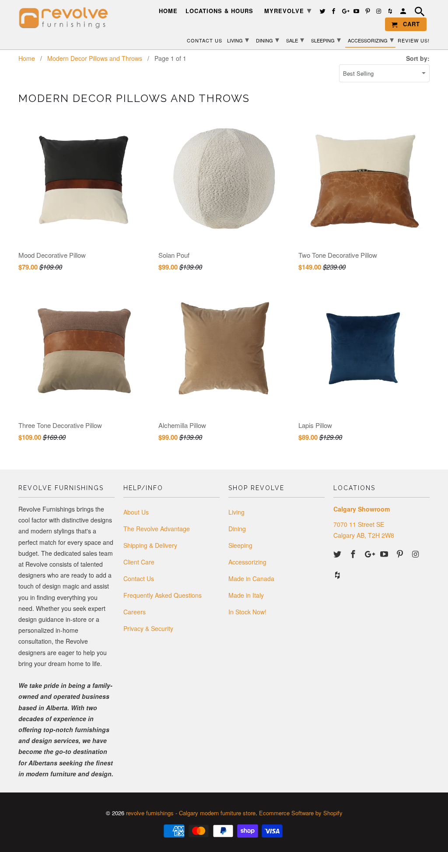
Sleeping (240, 545)
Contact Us (138, 578)
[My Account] (403, 12)
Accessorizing (247, 561)
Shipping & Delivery (150, 545)
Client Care (138, 561)
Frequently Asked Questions (162, 595)
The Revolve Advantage (156, 528)
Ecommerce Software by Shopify (301, 813)
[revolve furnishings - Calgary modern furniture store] (66, 18)
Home (168, 11)
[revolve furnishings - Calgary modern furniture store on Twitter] (338, 553)
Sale (295, 39)
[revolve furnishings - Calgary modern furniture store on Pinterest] (401, 553)
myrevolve (288, 10)
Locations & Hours (219, 11)
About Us (136, 512)
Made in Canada (251, 578)
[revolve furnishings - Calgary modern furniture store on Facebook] (354, 553)
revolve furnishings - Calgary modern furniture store (191, 813)
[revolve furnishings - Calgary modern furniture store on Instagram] (416, 553)
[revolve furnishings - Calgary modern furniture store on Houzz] (338, 574)
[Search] (421, 12)
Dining (237, 528)
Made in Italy (246, 595)
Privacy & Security (148, 628)
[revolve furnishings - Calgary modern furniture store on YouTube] (385, 553)
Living (236, 512)
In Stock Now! (247, 611)
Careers (134, 611)
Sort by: (418, 58)
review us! (414, 40)
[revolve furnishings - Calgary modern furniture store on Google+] (369, 553)
